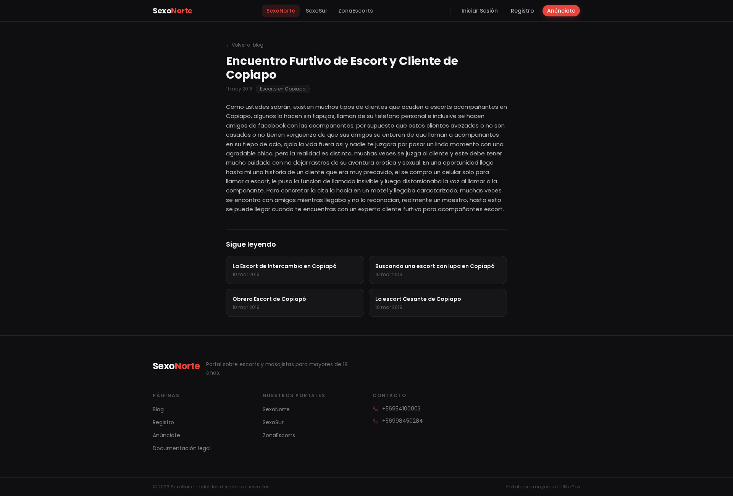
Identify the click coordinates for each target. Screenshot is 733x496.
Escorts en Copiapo (282, 89)
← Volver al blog (244, 45)
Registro (522, 11)
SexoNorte (280, 11)
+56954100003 (401, 408)
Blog (158, 409)
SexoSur (317, 11)
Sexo (172, 10)
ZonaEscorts (355, 11)
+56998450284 (402, 421)
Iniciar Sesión (480, 11)
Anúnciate (561, 11)
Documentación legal (182, 448)
